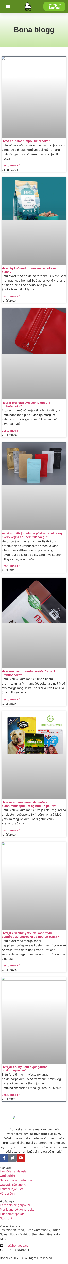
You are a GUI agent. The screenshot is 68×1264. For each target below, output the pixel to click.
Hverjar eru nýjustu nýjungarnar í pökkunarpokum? (25, 1068)
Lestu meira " (11, 165)
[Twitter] (12, 1158)
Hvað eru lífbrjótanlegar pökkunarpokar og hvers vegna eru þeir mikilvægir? (32, 535)
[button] (8, 6)
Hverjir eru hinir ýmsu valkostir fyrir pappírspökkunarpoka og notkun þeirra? (30, 934)
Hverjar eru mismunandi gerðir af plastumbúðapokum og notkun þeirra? (29, 804)
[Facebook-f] (4, 1158)
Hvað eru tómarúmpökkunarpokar (26, 141)
